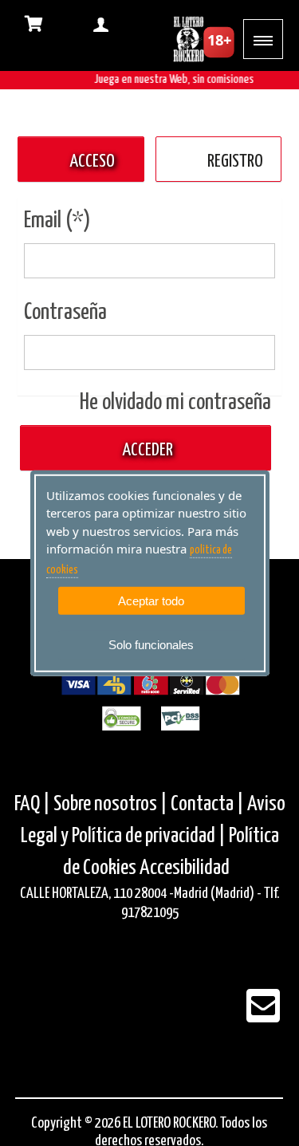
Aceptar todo (151, 601)
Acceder (146, 450)
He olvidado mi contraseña (175, 403)
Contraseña (65, 312)
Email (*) (57, 221)
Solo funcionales (151, 645)
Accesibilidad (185, 868)
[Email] (263, 1016)
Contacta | (207, 804)
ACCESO (92, 161)
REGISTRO (235, 161)
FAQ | (33, 804)
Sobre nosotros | (110, 804)
